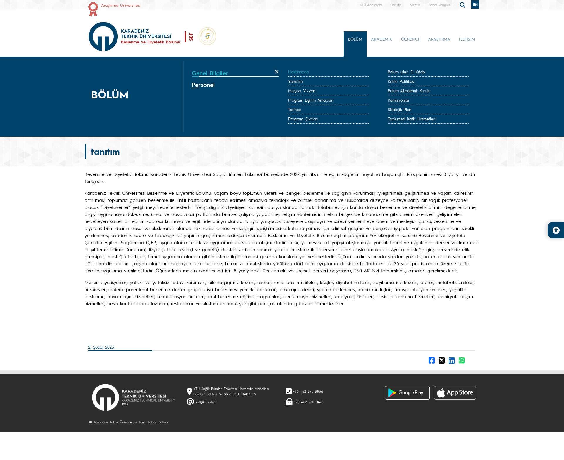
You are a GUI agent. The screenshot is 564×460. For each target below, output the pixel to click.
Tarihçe (294, 109)
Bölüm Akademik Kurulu (409, 90)
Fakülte (395, 4)
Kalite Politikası (401, 81)
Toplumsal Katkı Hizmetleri (412, 118)
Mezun (415, 4)
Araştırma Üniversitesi (121, 5)
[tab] (235, 73)
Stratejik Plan (399, 109)
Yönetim (295, 81)
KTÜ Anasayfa (371, 4)
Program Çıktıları (303, 118)
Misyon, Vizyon (301, 90)
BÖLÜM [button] (355, 38)
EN (475, 4)
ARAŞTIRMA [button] (439, 38)
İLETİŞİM (467, 38)
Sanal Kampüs (439, 4)
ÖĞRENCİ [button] (410, 38)
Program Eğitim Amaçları (310, 100)
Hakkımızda (298, 71)
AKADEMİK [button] (381, 38)
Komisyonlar (398, 100)
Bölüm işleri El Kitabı (407, 71)
